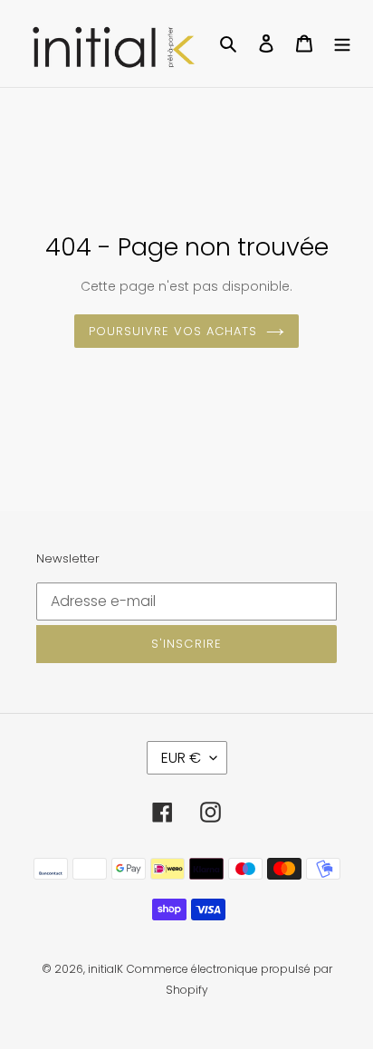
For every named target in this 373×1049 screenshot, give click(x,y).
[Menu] (342, 43)
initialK (105, 969)
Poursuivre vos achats (173, 331)
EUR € (181, 757)
